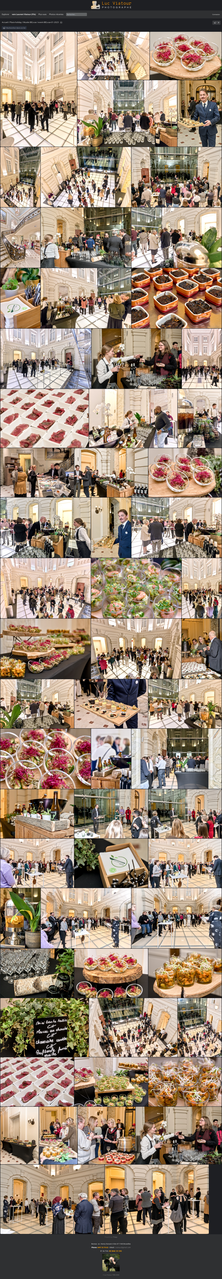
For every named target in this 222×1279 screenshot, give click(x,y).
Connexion (216, 14)
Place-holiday (16, 22)
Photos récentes (56, 14)
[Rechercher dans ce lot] (215, 22)
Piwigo (115, 1237)
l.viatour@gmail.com (123, 1247)
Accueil (5, 22)
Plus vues (42, 14)
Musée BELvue (30, 22)
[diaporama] (218, 22)
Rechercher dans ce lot (15, 28)
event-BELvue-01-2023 (48, 22)
